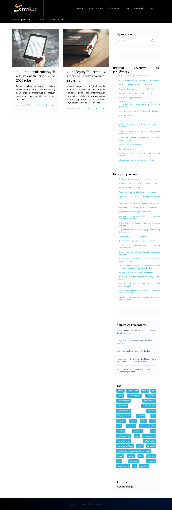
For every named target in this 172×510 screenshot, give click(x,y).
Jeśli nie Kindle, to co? (127, 149)
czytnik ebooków (149, 401)
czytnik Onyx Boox (149, 406)
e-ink (153, 416)
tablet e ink (144, 466)
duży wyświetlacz (124, 416)
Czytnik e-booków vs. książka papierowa (134, 120)
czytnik (120, 396)
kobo (137, 436)
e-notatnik (121, 421)
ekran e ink (131, 426)
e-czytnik (141, 416)
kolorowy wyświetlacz (125, 446)
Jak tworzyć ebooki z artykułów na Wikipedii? (136, 272)
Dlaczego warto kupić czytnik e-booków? (134, 76)
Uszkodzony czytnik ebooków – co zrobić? (135, 179)
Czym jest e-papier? (126, 115)
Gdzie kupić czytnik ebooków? (130, 97)
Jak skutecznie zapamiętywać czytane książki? (136, 241)
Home (42, 20)
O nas (126, 8)
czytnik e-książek (123, 401)
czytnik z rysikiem (124, 411)
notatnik (130, 456)
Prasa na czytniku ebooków (129, 187)
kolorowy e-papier (124, 441)
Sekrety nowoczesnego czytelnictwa (133, 236)
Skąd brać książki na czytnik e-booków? (136, 351)
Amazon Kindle (132, 391)
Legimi (140, 446)
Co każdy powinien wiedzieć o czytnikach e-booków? (139, 111)
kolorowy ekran (149, 441)
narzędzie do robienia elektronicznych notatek (134, 451)
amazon (120, 391)
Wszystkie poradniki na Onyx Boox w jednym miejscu (139, 203)
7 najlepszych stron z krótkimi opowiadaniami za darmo (86, 76)
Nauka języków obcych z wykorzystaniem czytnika (138, 183)
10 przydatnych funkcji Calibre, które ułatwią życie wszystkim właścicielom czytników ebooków (139, 266)
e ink (119, 426)
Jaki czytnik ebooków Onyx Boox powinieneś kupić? (138, 207)
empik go (121, 431)
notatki (120, 456)
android (145, 391)
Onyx (140, 456)
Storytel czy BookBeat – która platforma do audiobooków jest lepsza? (136, 360)
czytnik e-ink (151, 396)
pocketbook (134, 461)
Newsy (80, 8)
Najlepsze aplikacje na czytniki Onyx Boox (135, 212)
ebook (143, 421)
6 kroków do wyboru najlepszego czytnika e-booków (139, 80)
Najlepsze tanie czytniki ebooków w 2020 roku (136, 89)
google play (137, 431)
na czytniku (151, 446)
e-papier (133, 421)
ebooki (152, 421)
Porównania (113, 8)
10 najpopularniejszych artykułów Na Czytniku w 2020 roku (35, 76)
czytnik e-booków (135, 396)
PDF (119, 461)
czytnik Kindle (122, 406)
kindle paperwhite (124, 436)
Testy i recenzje (95, 8)
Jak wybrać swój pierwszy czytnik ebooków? (136, 93)
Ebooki (151, 8)
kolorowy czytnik (149, 436)
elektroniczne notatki (148, 426)
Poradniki (138, 8)
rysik (134, 466)
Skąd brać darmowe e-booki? (130, 144)
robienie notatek (123, 466)
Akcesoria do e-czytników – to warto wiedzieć (136, 160)
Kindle (153, 431)
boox (153, 391)
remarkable (151, 461)
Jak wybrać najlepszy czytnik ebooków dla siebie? (138, 84)
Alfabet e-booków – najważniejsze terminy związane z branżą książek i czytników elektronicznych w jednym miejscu (139, 104)
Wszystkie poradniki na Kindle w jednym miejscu (137, 192)
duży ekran (151, 411)
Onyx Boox (151, 456)
